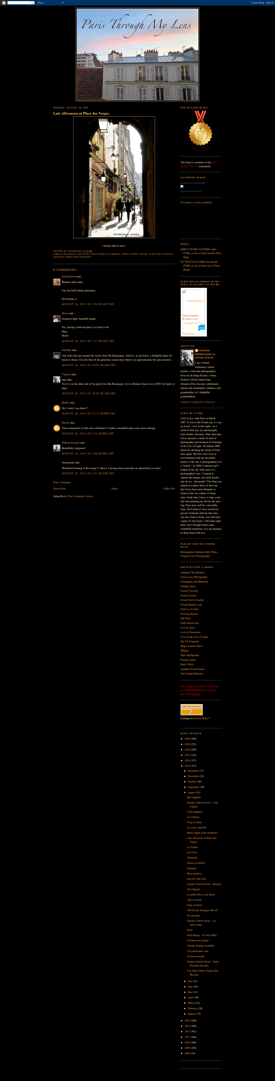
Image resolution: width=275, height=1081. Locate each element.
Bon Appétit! (194, 797)
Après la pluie (194, 899)
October (192, 781)
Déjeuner (192, 868)
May (190, 992)
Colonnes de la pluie (198, 940)
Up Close (192, 852)
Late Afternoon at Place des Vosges (81, 113)
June (190, 986)
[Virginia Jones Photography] (182, 187)
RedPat (65, 402)
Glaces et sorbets (196, 863)
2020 (188, 738)
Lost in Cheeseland (191, 632)
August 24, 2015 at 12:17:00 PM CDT (89, 413)
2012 (188, 1031)
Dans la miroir (194, 905)
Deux (190, 930)
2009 (188, 1048)
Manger (185, 650)
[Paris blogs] (201, 150)
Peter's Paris (187, 664)
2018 (188, 749)
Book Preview (188, 334)
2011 (188, 1037)
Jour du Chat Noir (196, 878)
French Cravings (189, 590)
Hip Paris (185, 618)
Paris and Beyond (190, 655)
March (191, 1003)
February (193, 1008)
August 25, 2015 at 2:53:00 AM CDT (88, 473)
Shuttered (192, 857)
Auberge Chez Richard (192, 572)
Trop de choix (194, 822)
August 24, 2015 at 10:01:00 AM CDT (89, 365)
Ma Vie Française (190, 641)
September (194, 787)
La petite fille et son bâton (201, 894)
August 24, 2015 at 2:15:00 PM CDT (88, 433)
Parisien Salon (188, 660)
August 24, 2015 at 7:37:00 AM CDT (88, 341)
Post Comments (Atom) (80, 496)
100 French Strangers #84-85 (202, 910)
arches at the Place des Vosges (84, 254)
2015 (188, 766)
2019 (188, 744)
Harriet (65, 422)
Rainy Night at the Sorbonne (202, 832)
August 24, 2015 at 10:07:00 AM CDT (89, 393)
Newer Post (59, 488)
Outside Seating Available (200, 945)
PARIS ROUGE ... (191, 316)
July (190, 981)
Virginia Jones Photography (72, 257)
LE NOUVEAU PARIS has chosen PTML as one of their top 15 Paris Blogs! (200, 265)
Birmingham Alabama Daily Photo (199, 552)
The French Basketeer (192, 673)
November (194, 776)
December (193, 770)
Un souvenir (193, 915)
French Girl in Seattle (192, 600)
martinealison (69, 276)
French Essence (189, 595)
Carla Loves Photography (194, 577)
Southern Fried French (192, 669)
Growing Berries (189, 613)
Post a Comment (62, 482)
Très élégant (193, 889)
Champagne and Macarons (194, 581)
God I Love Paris (190, 609)
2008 (188, 1053)
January (192, 1013)
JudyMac (66, 350)
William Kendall (70, 442)
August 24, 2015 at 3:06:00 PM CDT (88, 453)
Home (114, 488)
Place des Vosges (161, 254)
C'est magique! (195, 811)
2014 (188, 1020)
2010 (188, 1042)
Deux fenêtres (194, 873)
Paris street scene (135, 254)
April (191, 997)
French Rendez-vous (191, 604)
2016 (188, 760)
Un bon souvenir (196, 956)
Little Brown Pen (190, 623)
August (192, 792)
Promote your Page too (191, 191)
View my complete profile (198, 402)
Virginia (66, 374)
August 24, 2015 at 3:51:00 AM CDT (88, 304)
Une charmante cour (197, 951)
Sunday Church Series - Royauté (204, 884)
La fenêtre (192, 847)
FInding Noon (188, 586)
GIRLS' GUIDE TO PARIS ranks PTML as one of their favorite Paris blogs (201, 253)
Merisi (65, 313)
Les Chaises (193, 817)
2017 (188, 755)
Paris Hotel (202, 718)
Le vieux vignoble (196, 827)
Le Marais (114, 254)
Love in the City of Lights (194, 637)
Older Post (169, 488)
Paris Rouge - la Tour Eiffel (201, 935)
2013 (188, 1026)
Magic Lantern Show (192, 646)
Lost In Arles (188, 627)
